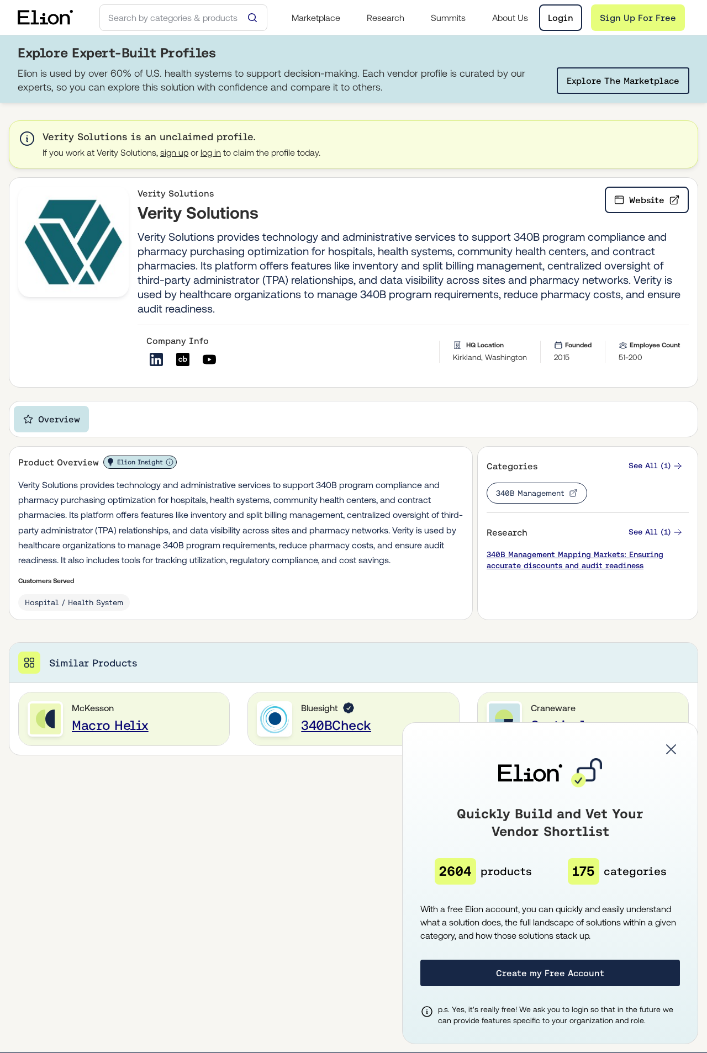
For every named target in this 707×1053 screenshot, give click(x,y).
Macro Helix (110, 725)
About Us (510, 18)
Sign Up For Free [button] (638, 18)
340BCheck (336, 725)
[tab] (51, 419)
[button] (655, 466)
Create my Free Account (550, 973)
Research (385, 18)
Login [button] (560, 18)
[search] (183, 17)
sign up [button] (174, 152)
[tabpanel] (353, 600)
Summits (448, 18)
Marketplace (316, 18)
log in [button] (211, 152)
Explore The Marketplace (623, 81)
